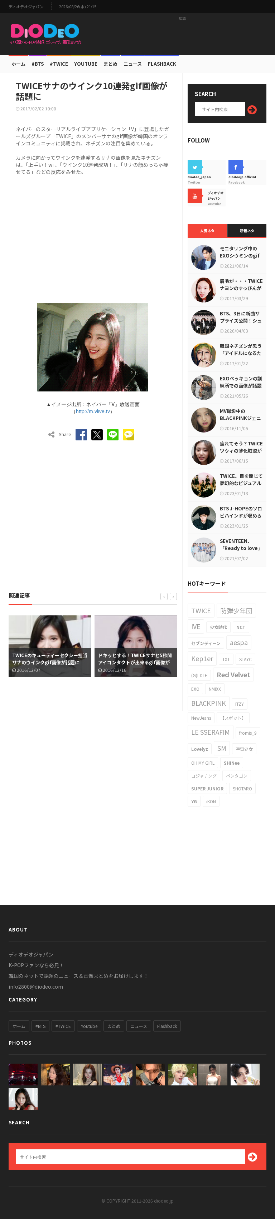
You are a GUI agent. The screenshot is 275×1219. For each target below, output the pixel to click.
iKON (211, 801)
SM (221, 748)
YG (194, 801)
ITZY (239, 704)
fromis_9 (248, 733)
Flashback (162, 63)
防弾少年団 (236, 610)
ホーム (18, 63)
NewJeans (201, 718)
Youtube (89, 1026)
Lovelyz (199, 749)
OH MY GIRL (202, 763)
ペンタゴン (236, 776)
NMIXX (215, 689)
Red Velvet (233, 674)
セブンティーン (206, 643)
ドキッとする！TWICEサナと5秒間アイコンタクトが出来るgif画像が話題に (135, 662)
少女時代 (218, 627)
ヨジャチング (204, 776)
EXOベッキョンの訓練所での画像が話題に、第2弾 (241, 385)
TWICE (201, 610)
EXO (195, 689)
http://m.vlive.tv (93, 411)
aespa (239, 642)
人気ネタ (207, 230)
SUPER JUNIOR (207, 788)
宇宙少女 (244, 749)
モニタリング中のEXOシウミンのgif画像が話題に (240, 255)
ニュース (133, 63)
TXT (226, 659)
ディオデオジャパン (26, 6)
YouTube (85, 63)
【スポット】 (233, 718)
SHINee (232, 763)
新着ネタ (247, 230)
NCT (241, 627)
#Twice (59, 63)
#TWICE (63, 1026)
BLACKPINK (208, 703)
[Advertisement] (182, 34)
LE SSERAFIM (210, 731)
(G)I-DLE (199, 675)
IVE (196, 626)
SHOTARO (242, 788)
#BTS (38, 63)
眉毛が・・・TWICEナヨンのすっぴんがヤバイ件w (241, 288)
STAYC (245, 659)
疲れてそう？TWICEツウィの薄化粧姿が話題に (241, 450)
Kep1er (202, 658)
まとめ (110, 63)
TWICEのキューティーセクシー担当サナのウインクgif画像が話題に (49, 659)
